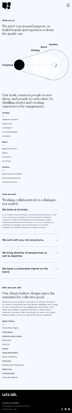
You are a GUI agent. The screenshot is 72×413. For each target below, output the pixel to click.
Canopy (5, 348)
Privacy (15, 409)
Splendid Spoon (8, 373)
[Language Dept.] (6, 5)
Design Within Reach (10, 353)
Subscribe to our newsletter (10, 403)
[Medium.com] (69, 409)
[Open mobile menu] (68, 5)
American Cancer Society (12, 336)
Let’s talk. (9, 394)
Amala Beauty (7, 332)
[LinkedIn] (65, 409)
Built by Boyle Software (7, 409)
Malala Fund (7, 369)
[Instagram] (62, 409)
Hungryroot (6, 361)
